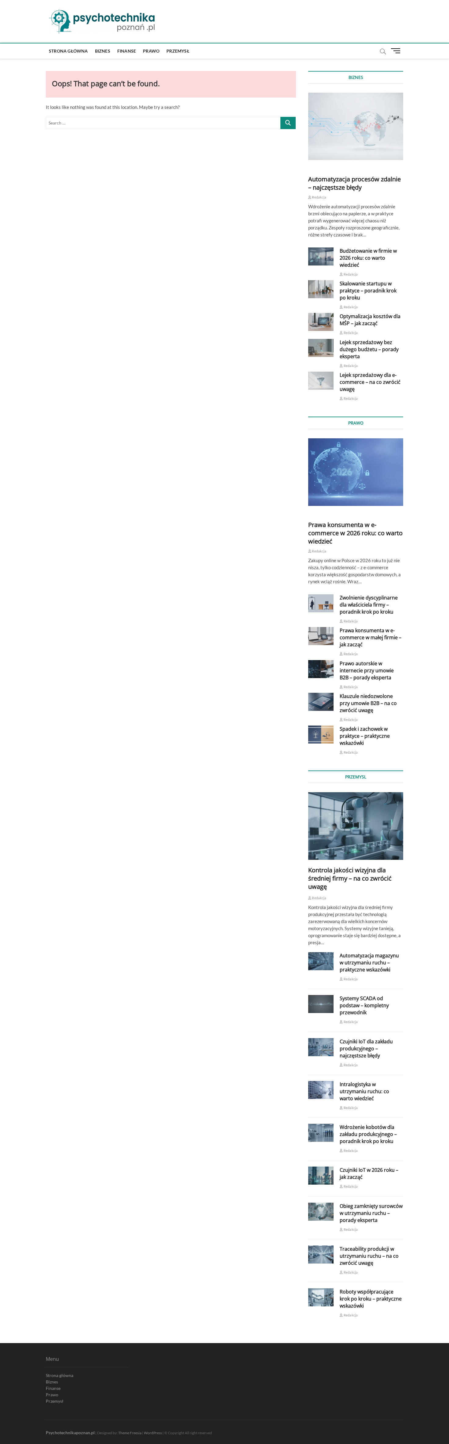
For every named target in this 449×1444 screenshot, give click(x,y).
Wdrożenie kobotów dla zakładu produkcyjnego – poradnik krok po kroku (368, 1134)
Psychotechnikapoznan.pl (70, 1432)
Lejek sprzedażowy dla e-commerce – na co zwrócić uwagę (370, 382)
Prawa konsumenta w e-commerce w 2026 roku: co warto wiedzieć (355, 533)
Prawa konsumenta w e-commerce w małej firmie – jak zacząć (370, 637)
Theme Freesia (129, 1433)
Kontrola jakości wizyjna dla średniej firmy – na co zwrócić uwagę (350, 878)
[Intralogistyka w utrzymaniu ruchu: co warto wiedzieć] (321, 1090)
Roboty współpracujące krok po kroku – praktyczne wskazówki (371, 1298)
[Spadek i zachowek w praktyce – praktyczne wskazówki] (321, 735)
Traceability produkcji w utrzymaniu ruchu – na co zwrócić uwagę (369, 1255)
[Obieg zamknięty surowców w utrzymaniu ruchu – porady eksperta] (321, 1212)
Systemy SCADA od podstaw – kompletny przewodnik (364, 1005)
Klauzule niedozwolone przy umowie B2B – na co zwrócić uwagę (368, 703)
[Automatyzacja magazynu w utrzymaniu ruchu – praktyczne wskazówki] (321, 961)
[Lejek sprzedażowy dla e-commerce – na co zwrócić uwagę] (321, 381)
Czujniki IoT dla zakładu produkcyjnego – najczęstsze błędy (366, 1048)
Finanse (126, 51)
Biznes (102, 51)
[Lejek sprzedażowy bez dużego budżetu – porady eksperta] (321, 348)
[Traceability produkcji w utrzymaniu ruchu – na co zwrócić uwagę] (321, 1254)
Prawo (151, 51)
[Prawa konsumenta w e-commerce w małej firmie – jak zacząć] (321, 636)
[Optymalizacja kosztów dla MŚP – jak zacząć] (321, 322)
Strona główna (68, 51)
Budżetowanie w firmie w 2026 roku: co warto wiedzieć (368, 257)
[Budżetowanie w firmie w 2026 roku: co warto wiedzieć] (321, 256)
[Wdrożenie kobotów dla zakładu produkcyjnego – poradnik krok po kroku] (321, 1133)
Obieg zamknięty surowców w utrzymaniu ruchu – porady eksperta (371, 1213)
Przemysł (177, 51)
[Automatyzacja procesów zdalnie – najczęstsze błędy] (355, 126)
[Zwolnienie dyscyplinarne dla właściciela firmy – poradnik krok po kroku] (321, 603)
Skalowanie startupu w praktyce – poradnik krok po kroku (368, 290)
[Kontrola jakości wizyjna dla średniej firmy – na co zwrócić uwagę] (355, 825)
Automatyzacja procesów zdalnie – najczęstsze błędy (354, 183)
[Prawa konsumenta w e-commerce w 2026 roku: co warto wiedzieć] (355, 472)
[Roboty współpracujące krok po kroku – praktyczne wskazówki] (321, 1297)
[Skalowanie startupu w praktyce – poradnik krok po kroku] (321, 289)
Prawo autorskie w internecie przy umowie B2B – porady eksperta (367, 670)
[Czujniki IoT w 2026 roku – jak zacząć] (321, 1176)
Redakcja (318, 197)
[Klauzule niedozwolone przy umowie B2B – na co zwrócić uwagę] (321, 702)
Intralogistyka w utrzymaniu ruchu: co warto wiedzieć (364, 1091)
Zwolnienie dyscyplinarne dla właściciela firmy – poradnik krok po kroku (369, 604)
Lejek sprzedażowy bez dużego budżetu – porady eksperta (369, 349)
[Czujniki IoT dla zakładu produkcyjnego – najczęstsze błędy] (321, 1047)
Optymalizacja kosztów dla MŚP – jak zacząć (370, 320)
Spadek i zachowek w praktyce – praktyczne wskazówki (365, 736)
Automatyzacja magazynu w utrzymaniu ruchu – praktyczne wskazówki (369, 962)
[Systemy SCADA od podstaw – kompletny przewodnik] (321, 1004)
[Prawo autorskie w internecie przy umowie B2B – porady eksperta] (321, 669)
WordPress (153, 1433)
